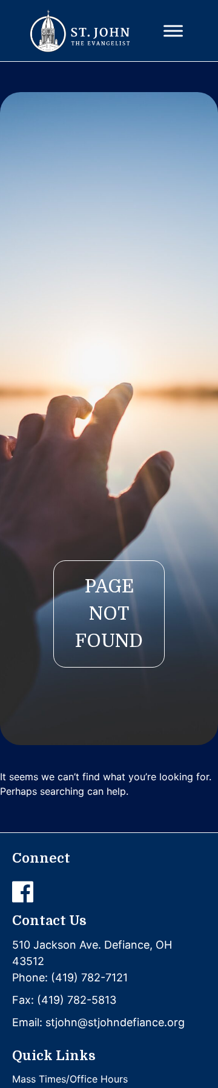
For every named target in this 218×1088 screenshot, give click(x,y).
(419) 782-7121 (89, 977)
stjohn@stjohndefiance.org (115, 1022)
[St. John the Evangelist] (79, 31)
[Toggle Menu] (173, 30)
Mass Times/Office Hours (70, 1079)
